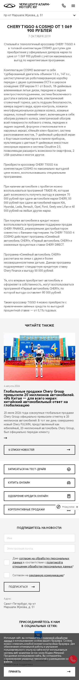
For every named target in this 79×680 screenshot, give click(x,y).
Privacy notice (68, 507)
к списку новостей (21, 450)
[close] (77, 506)
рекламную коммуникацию (46, 575)
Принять (15, 671)
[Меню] (73, 6)
